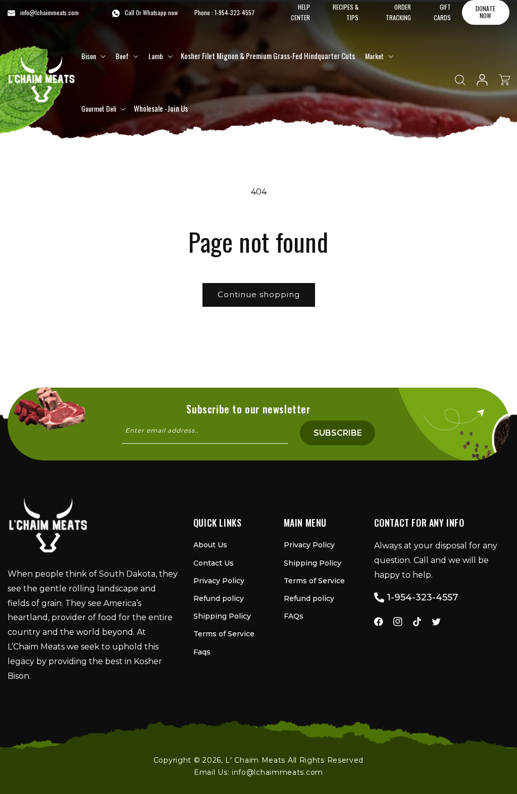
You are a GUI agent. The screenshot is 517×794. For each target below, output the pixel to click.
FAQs (293, 616)
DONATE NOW (485, 12)
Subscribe (338, 433)
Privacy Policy (218, 580)
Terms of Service (223, 633)
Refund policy (218, 598)
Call (129, 12)
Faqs (202, 652)
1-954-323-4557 (234, 12)
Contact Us (213, 563)
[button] (92, 56)
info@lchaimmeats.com (277, 772)
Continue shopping (259, 294)
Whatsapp (155, 12)
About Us (210, 544)
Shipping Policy (222, 616)
